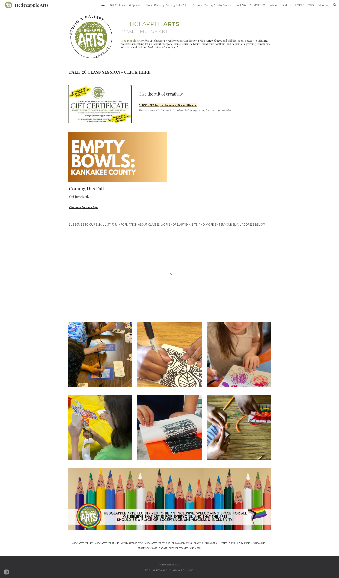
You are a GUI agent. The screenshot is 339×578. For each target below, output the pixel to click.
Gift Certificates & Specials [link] (125, 5)
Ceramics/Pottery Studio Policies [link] (212, 5)
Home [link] (101, 5)
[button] (335, 5)
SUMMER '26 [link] (257, 5)
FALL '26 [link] (241, 5)
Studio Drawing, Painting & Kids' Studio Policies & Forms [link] (167, 5)
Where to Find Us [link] (280, 5)
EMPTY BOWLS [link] (304, 5)
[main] (195, 25)
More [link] (321, 5)
